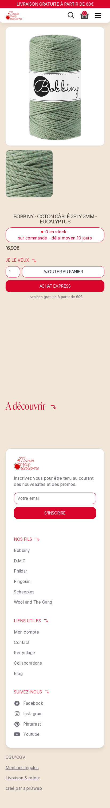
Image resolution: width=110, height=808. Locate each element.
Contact (22, 642)
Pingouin (22, 581)
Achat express (55, 286)
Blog (18, 673)
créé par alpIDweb (24, 788)
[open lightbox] (55, 86)
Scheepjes (24, 591)
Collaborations (28, 663)
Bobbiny (22, 550)
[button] (84, 15)
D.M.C (20, 560)
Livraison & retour (23, 777)
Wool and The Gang (33, 602)
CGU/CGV (16, 757)
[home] (14, 15)
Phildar (20, 571)
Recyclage (24, 652)
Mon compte (26, 632)
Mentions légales (22, 767)
